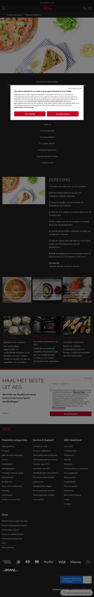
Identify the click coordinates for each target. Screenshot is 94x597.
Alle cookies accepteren (63, 114)
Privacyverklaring (28, 107)
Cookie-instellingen (29, 114)
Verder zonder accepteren (75, 88)
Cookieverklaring (18, 107)
